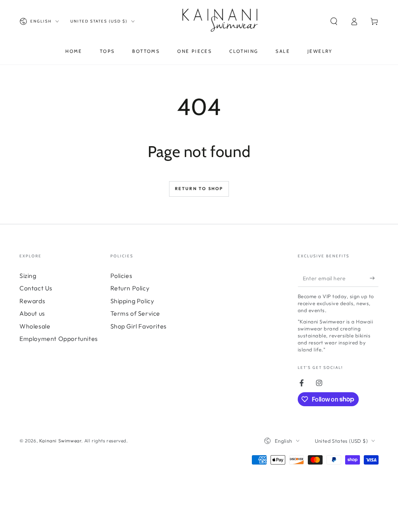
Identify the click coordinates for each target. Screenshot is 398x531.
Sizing (28, 275)
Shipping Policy (132, 301)
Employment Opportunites (58, 338)
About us (32, 313)
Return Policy (130, 288)
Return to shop (199, 188)
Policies (121, 275)
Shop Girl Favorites (138, 326)
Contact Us (35, 288)
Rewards (32, 301)
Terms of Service (135, 313)
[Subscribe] (374, 277)
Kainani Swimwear (60, 441)
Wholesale (34, 326)
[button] (334, 21)
